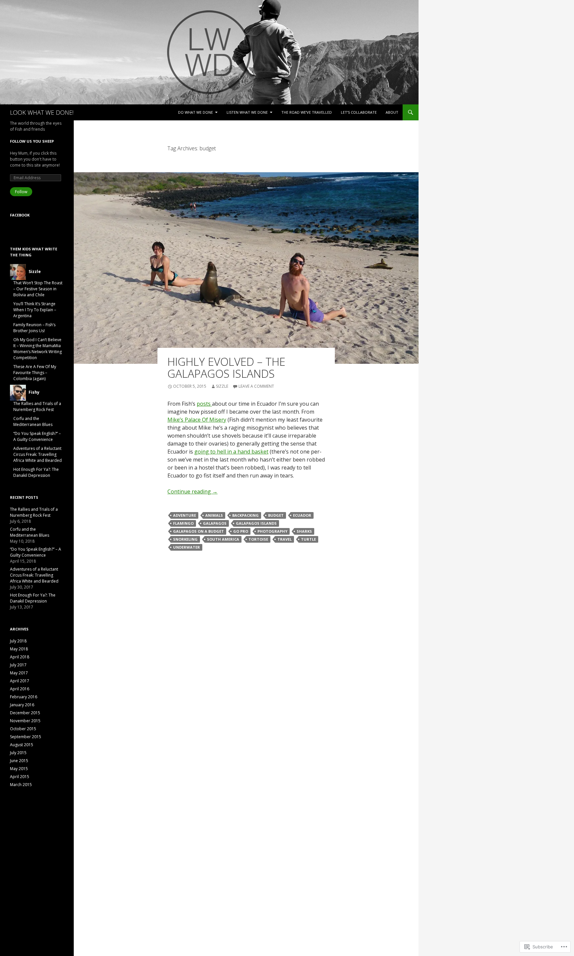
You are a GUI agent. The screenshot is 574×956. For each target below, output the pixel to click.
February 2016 (23, 697)
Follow (21, 192)
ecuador (302, 515)
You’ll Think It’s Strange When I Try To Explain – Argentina (34, 310)
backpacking (245, 515)
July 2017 (18, 665)
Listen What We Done (247, 112)
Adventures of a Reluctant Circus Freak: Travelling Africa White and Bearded (37, 454)
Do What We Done (195, 112)
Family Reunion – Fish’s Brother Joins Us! (34, 328)
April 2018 (19, 657)
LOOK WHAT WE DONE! (41, 112)
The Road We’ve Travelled (306, 112)
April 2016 (19, 689)
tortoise (258, 539)
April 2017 (19, 681)
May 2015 (19, 768)
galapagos (215, 523)
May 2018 (19, 649)
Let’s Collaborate (359, 112)
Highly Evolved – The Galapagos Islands (226, 367)
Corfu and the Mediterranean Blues (32, 421)
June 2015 (19, 760)
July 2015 (18, 752)
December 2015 (25, 713)
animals (214, 515)
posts (204, 403)
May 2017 (19, 673)
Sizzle (222, 386)
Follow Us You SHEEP (32, 141)
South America (223, 539)
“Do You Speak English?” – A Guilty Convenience (37, 436)
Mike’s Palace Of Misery (196, 419)
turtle (308, 539)
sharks (304, 531)
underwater (186, 547)
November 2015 (25, 721)
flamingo (183, 523)
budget (276, 515)
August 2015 (21, 745)
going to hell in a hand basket (231, 451)
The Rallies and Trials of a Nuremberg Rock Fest (37, 406)
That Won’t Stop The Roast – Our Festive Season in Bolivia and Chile (37, 289)
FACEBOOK (20, 214)
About (392, 112)
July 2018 (18, 641)
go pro (240, 531)
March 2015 (21, 784)
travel (284, 539)
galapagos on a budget (198, 531)
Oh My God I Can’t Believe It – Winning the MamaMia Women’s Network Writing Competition (37, 348)
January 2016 (22, 705)
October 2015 (23, 729)
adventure (184, 515)
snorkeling (185, 539)
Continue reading (192, 491)
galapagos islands (256, 523)
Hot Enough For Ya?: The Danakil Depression (36, 472)
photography (272, 531)
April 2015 (19, 776)
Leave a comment (256, 386)
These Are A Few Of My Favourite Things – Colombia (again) (34, 372)
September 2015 (25, 737)
